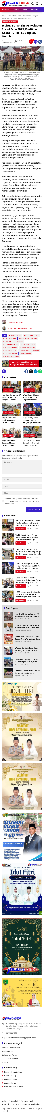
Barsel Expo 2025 (32, 335)
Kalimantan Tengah (10, 1055)
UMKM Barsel (26, 353)
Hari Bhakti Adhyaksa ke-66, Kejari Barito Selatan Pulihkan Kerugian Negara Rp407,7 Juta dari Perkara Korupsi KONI (27, 615)
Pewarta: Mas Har (7, 41)
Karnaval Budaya (28, 347)
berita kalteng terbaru (28, 338)
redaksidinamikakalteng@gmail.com (21, 1038)
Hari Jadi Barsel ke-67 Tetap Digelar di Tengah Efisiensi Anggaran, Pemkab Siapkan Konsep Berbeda (11, 397)
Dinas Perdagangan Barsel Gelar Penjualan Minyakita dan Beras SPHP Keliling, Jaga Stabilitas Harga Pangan (27, 660)
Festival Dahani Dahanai (14, 341)
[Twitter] (31, 371)
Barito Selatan (16, 335)
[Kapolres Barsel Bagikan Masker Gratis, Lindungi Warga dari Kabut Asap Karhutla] (11, 432)
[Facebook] (26, 371)
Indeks (5, 1101)
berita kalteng (10, 338)
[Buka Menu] (36, 3)
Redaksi (14, 1101)
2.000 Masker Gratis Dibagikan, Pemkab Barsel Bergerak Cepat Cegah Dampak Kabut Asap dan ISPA (32, 443)
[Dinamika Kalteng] (15, 4)
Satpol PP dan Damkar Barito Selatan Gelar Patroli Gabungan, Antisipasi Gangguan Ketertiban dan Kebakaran (27, 672)
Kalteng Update (29, 344)
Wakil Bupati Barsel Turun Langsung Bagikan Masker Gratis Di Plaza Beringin (31, 397)
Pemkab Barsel (11, 353)
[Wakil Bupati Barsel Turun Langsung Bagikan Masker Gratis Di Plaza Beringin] (32, 387)
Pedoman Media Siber (31, 1104)
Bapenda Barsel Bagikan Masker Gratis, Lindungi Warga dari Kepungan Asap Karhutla (11, 420)
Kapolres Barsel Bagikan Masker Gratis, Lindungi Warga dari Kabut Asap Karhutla (9, 443)
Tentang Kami (27, 1101)
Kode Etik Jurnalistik (10, 1104)
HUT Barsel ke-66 (11, 344)
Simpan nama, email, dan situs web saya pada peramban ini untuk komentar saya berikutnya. (22, 501)
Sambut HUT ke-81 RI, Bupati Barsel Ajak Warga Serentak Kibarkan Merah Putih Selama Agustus (27, 638)
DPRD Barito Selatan (10, 1059)
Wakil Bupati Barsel (12, 356)
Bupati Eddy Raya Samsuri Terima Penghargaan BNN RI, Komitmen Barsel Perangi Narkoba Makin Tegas (32, 420)
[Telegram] (36, 371)
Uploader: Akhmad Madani (20, 328)
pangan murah (11, 350)
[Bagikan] (40, 42)
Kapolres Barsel (11, 347)
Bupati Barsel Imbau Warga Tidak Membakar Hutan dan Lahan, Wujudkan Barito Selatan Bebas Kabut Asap (27, 626)
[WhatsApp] (40, 371)
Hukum (5, 1062)
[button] (32, 3)
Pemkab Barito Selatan (9, 22)
